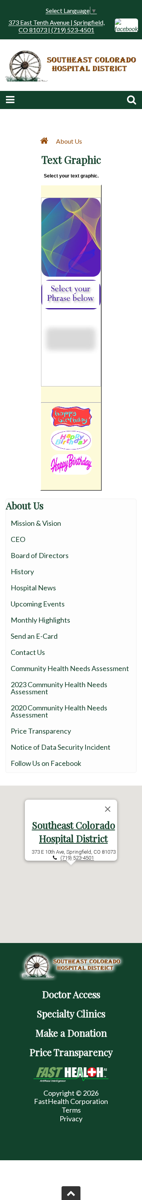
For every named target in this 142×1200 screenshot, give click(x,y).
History (22, 571)
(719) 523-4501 (77, 858)
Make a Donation (71, 1032)
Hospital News (33, 587)
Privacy (71, 1118)
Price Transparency (41, 731)
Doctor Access (71, 994)
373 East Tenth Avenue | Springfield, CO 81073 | (56, 25)
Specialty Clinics (71, 1013)
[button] (71, 870)
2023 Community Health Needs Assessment (59, 688)
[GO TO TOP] (71, 1193)
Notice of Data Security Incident (60, 747)
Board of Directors (40, 555)
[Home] (45, 141)
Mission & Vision (36, 523)
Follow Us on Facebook (46, 763)
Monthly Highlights (40, 620)
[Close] (107, 808)
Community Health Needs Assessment (70, 668)
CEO (18, 539)
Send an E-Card (34, 636)
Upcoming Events (38, 603)
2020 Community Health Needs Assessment (59, 711)
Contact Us (28, 652)
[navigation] (71, 141)
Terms (71, 1110)
